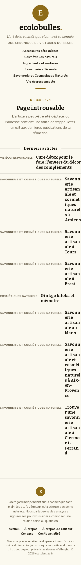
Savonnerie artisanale (40, 69)
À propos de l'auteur (57, 529)
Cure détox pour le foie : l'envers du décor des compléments (58, 162)
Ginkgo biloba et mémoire (57, 298)
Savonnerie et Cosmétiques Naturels (40, 75)
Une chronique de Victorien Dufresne (40, 43)
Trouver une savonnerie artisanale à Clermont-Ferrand (72, 430)
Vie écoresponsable (40, 82)
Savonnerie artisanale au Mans (72, 322)
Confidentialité (49, 533)
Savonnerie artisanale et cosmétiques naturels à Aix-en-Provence (73, 370)
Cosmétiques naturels (40, 57)
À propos (30, 529)
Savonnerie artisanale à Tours (72, 242)
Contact (27, 533)
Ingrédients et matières (40, 63)
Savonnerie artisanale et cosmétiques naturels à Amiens (73, 199)
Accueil (14, 529)
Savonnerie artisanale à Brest (72, 273)
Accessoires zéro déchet (40, 51)
